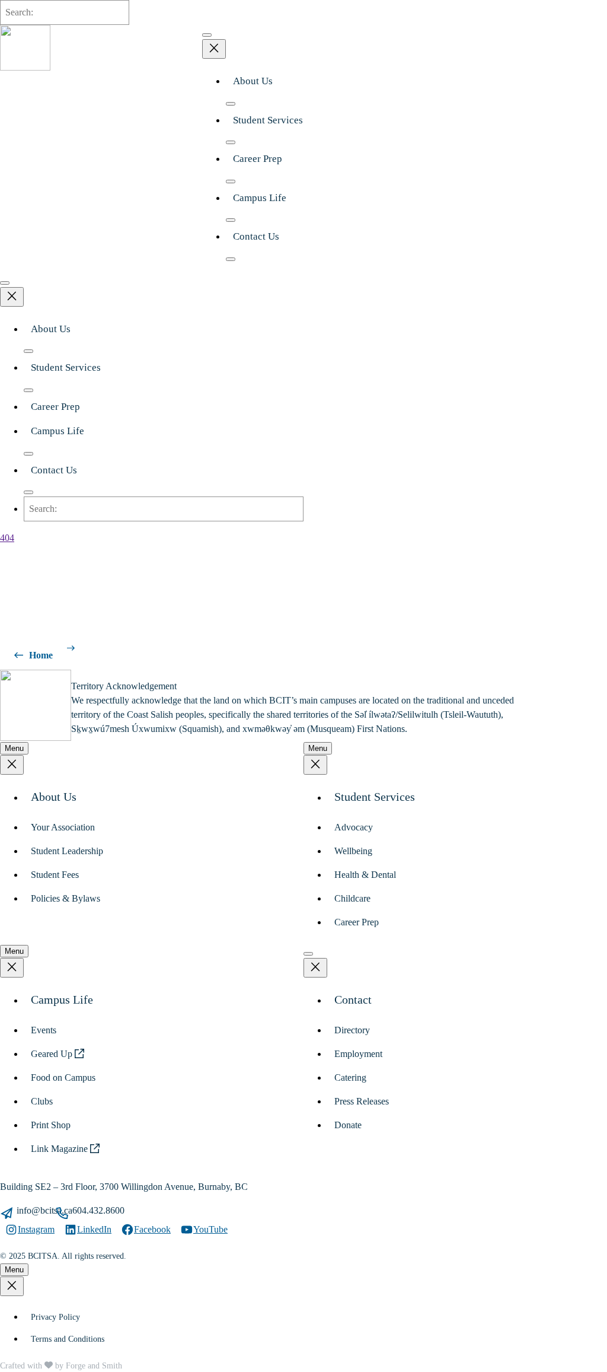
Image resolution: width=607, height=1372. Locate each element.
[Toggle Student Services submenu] (230, 142)
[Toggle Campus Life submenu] (230, 220)
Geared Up (53, 1054)
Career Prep (257, 158)
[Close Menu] (214, 49)
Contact (353, 999)
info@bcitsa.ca (44, 1210)
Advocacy (353, 827)
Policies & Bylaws (65, 898)
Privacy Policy (55, 1317)
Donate (348, 1125)
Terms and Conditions (67, 1339)
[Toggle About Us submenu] (230, 104)
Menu (14, 748)
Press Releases (361, 1101)
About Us (253, 81)
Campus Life (259, 197)
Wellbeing (353, 851)
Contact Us (256, 236)
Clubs (42, 1101)
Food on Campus (63, 1077)
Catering (350, 1077)
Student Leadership (67, 851)
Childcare (352, 898)
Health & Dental (365, 875)
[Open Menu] (207, 35)
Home (41, 655)
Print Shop (51, 1125)
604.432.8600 (98, 1210)
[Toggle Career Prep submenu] (230, 181)
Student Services (268, 120)
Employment (358, 1054)
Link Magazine (60, 1149)
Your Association (63, 827)
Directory (352, 1030)
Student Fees (55, 875)
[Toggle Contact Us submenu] (230, 259)
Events (43, 1030)
